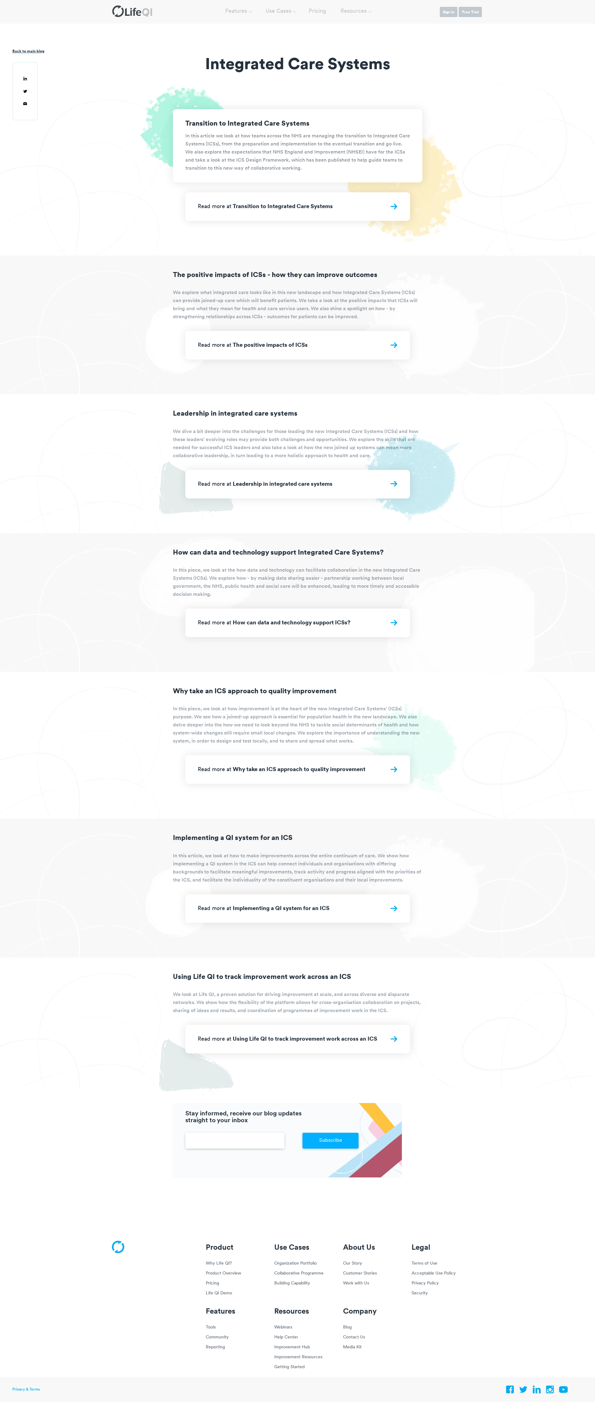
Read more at (265, 205)
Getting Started (289, 1367)
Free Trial (470, 12)
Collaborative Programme (299, 1273)
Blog (347, 1327)
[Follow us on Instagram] (550, 1391)
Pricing (317, 11)
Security (420, 1293)
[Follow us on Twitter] (523, 1391)
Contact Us (354, 1337)
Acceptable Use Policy (434, 1273)
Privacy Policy (425, 1283)
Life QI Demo (219, 1293)
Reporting (215, 1347)
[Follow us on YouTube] (563, 1391)
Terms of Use (424, 1263)
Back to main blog (28, 51)
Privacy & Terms (26, 1389)
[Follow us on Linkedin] (536, 1391)
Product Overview (223, 1273)
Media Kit (352, 1347)
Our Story (352, 1263)
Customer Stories (360, 1273)
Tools (211, 1327)
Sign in (448, 12)
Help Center (286, 1337)
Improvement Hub (292, 1347)
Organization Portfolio (295, 1263)
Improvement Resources (298, 1357)
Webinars (283, 1327)
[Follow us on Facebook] (510, 1391)
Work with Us (356, 1283)
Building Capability (292, 1283)
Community (217, 1337)
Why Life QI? (219, 1263)
